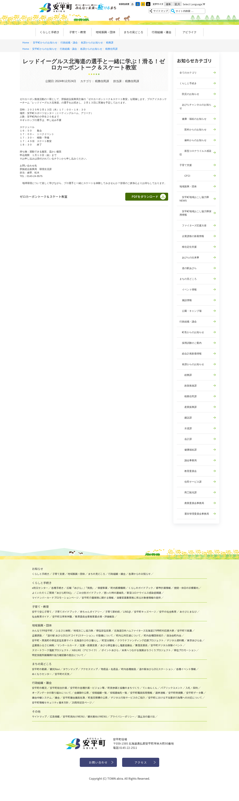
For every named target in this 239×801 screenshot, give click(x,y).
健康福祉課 (188, 449)
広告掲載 (55, 716)
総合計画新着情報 (191, 353)
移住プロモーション (185, 650)
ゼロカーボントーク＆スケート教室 (43, 196)
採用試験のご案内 (191, 343)
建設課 (186, 417)
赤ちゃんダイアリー (91, 611)
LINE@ (127, 611)
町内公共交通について (128, 635)
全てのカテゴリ (188, 72)
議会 (57, 697)
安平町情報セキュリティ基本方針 (50, 702)
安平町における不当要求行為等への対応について (175, 697)
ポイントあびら (110, 650)
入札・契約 (192, 687)
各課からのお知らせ (92, 42)
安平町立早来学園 (62, 616)
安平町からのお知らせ (45, 42)
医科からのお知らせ (193, 129)
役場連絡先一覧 (118, 692)
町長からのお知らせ (192, 332)
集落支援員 (141, 645)
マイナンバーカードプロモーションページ (55, 597)
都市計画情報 (163, 588)
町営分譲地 (108, 640)
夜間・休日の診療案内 (186, 588)
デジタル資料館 (175, 640)
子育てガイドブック (66, 611)
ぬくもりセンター (42, 674)
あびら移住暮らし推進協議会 (116, 645)
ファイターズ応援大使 (193, 225)
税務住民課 (111, 48)
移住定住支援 (188, 246)
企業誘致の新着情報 (192, 236)
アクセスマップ (89, 669)
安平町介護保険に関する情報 (98, 597)
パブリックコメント (171, 687)
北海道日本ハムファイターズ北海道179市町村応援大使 (144, 630)
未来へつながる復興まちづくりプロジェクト (146, 650)
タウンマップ (70, 669)
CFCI (185, 175)
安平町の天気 (62, 674)
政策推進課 (188, 385)
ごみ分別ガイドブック (88, 592)
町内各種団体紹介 (153, 635)
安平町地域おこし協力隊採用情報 (195, 213)
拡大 (177, 4)
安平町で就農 (184, 630)
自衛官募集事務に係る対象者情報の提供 (139, 597)
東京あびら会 (194, 640)
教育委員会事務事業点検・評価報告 (94, 616)
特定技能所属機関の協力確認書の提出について (57, 655)
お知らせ (37, 569)
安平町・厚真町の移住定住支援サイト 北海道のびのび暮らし (65, 640)
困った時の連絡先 (114, 592)
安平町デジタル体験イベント (166, 645)
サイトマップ (160, 11)
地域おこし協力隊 (83, 630)
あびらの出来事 (189, 257)
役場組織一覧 (99, 692)
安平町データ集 (194, 692)
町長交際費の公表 (98, 697)
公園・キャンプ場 (191, 310)
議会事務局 (188, 460)
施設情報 (186, 300)
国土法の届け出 (146, 716)
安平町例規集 (175, 692)
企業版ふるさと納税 (43, 645)
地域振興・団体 (105, 32)
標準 (168, 4)
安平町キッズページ (145, 611)
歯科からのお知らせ (193, 140)
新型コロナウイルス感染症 (195, 152)
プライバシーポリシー (122, 716)
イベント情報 (188, 289)
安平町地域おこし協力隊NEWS (194, 199)
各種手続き (57, 588)
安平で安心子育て (42, 611)
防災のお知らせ (189, 94)
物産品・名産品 (109, 669)
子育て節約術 (112, 611)
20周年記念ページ (82, 702)
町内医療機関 (118, 588)
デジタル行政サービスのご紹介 (128, 697)
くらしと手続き (49, 32)
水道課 (186, 428)
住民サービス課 (191, 481)
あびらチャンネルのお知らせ (195, 106)
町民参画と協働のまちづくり (123, 687)
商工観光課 (188, 492)
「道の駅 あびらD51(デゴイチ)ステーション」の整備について (79, 635)
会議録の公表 (81, 692)
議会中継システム (42, 697)
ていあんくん (150, 687)
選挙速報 (160, 692)
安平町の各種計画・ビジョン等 (87, 687)
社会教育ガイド (40, 616)
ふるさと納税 (63, 630)
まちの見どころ (133, 32)
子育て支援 (186, 165)
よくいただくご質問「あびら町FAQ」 (52, 592)
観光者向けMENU (97, 716)
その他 (36, 711)
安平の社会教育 (167, 611)
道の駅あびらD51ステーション (156, 669)
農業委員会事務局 (192, 503)
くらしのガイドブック (140, 588)
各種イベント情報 (186, 669)
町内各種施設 (128, 669)
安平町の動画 (39, 669)
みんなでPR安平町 (42, 630)
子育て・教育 (77, 32)
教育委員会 (188, 471)
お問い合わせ (98, 762)
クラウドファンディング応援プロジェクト (140, 640)
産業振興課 (188, 407)
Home (25, 42)
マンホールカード (67, 645)
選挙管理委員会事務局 (194, 513)
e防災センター (40, 588)
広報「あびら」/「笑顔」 (80, 588)
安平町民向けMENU (74, 716)
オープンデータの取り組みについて (51, 692)
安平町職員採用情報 (141, 692)
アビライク (189, 32)
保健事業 (102, 588)
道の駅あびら (188, 268)
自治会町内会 (174, 635)
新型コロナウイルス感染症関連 (144, 592)
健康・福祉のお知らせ (193, 118)
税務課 (109, 42)
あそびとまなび (188, 611)
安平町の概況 (39, 687)
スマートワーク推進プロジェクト (50, 650)
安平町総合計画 (58, 687)
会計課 (186, 439)
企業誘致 (37, 635)
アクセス (141, 762)
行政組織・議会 (161, 32)
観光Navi (55, 669)
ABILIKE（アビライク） (85, 650)
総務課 (186, 375)
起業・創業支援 (88, 645)
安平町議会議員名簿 (74, 697)
